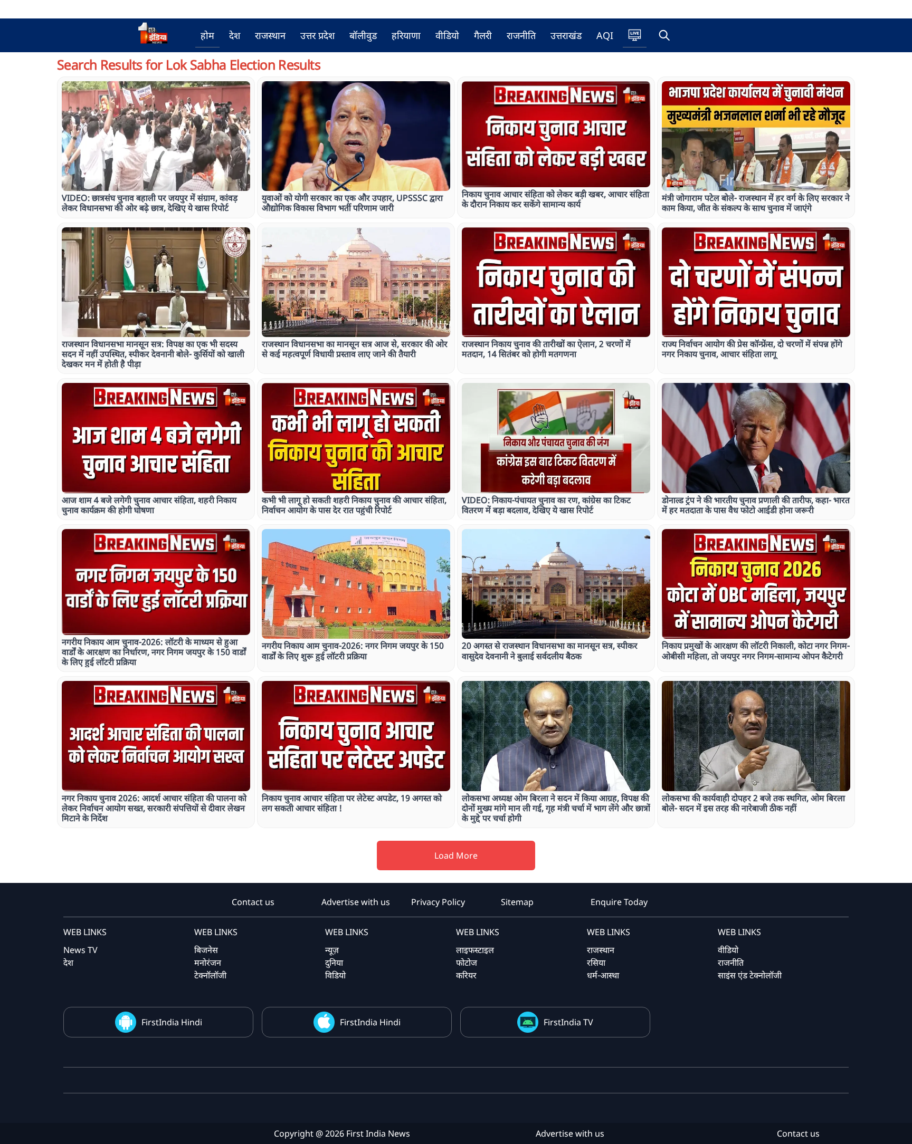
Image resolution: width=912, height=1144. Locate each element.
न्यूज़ (332, 950)
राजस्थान (270, 35)
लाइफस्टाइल (475, 950)
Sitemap (517, 902)
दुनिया (334, 962)
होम (207, 35)
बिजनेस (206, 950)
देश (234, 35)
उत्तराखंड (566, 35)
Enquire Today (619, 902)
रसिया (596, 962)
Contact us (253, 902)
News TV (80, 950)
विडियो (335, 975)
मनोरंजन (207, 962)
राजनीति (521, 35)
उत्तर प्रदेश (317, 35)
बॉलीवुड (363, 35)
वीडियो (447, 35)
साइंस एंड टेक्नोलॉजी (750, 975)
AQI (604, 35)
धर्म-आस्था (603, 975)
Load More (456, 855)
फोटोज (466, 962)
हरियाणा (406, 35)
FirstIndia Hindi (171, 1022)
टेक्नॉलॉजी (210, 975)
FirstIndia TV (568, 1022)
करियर (466, 975)
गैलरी (483, 35)
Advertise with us (355, 902)
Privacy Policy (438, 902)
